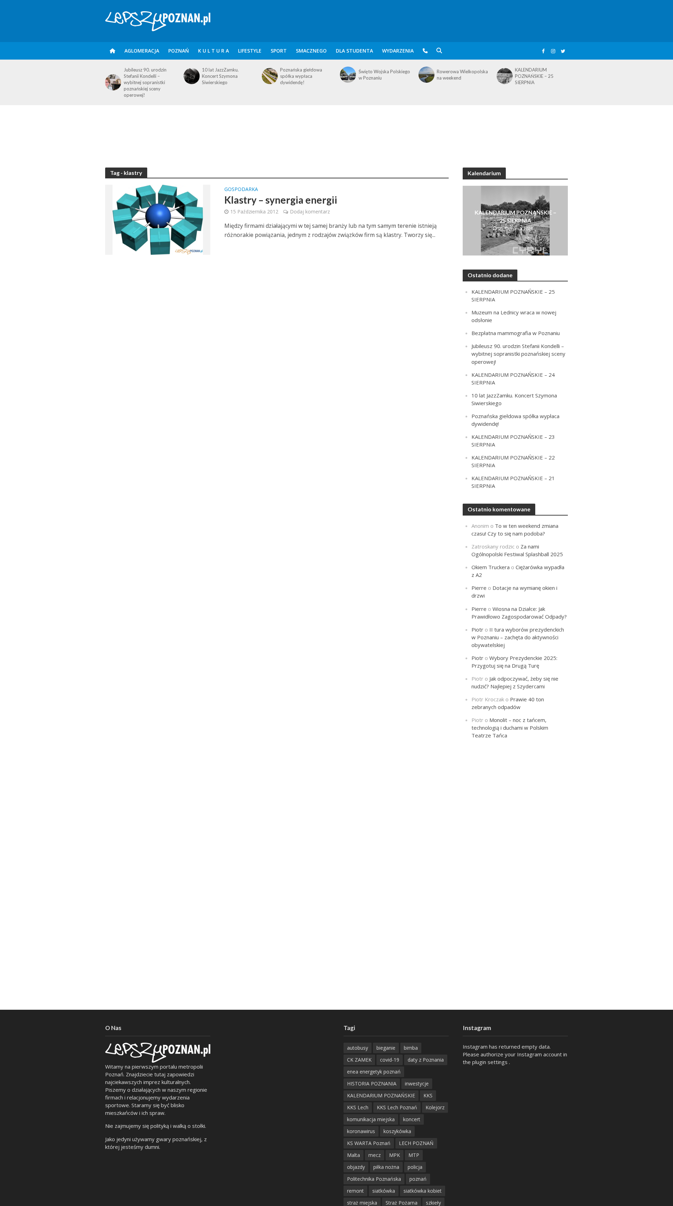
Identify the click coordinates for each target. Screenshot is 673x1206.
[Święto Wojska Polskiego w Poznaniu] (347, 75)
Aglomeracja (141, 50)
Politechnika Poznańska (374, 1179)
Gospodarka (241, 189)
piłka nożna (386, 1167)
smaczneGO (311, 50)
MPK (394, 1155)
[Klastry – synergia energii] (158, 219)
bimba (411, 1047)
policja (415, 1167)
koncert (411, 1119)
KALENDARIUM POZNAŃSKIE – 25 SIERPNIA (534, 76)
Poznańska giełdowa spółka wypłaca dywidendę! (301, 76)
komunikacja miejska (371, 1119)
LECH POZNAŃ (416, 1143)
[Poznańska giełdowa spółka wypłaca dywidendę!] (269, 76)
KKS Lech (357, 1107)
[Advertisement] (336, 128)
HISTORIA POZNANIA (371, 1083)
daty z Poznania (426, 1059)
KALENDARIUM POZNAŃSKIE (381, 1095)
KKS (428, 1095)
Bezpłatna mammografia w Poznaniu (515, 332)
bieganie (385, 1047)
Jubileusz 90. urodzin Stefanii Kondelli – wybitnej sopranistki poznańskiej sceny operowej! (145, 82)
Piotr (477, 629)
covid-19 (389, 1059)
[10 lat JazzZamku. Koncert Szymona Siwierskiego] (190, 76)
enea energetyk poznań (374, 1071)
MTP (413, 1155)
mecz (374, 1155)
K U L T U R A (213, 50)
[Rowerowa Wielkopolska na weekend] (425, 75)
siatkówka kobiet (422, 1190)
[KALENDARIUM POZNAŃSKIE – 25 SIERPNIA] (504, 76)
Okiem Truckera (490, 567)
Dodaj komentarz (310, 211)
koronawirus (361, 1131)
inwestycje (417, 1083)
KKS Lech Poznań (397, 1107)
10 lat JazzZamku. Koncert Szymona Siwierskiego (220, 76)
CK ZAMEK (359, 1059)
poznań (418, 1179)
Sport (279, 50)
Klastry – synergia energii (280, 200)
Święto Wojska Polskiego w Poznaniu (384, 75)
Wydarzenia (398, 50)
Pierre (479, 587)
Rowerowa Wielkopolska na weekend (462, 75)
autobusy (357, 1047)
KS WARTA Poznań (368, 1143)
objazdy (356, 1167)
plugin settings (490, 1061)
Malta (353, 1155)
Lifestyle (249, 50)
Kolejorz (435, 1107)
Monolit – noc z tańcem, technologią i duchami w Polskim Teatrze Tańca (509, 727)
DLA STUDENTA (354, 50)
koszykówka (397, 1131)
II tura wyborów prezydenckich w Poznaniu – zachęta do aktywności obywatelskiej (517, 637)
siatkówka (383, 1190)
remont (355, 1190)
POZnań (178, 50)
